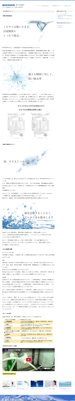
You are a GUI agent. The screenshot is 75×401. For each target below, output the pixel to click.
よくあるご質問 (51, 388)
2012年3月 (60, 25)
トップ (37, 5)
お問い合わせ (68, 5)
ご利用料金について (57, 5)
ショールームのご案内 (62, 13)
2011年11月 (60, 27)
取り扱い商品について (23, 388)
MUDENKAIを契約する (9, 373)
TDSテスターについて (37, 388)
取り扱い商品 (45, 5)
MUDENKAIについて (8, 388)
